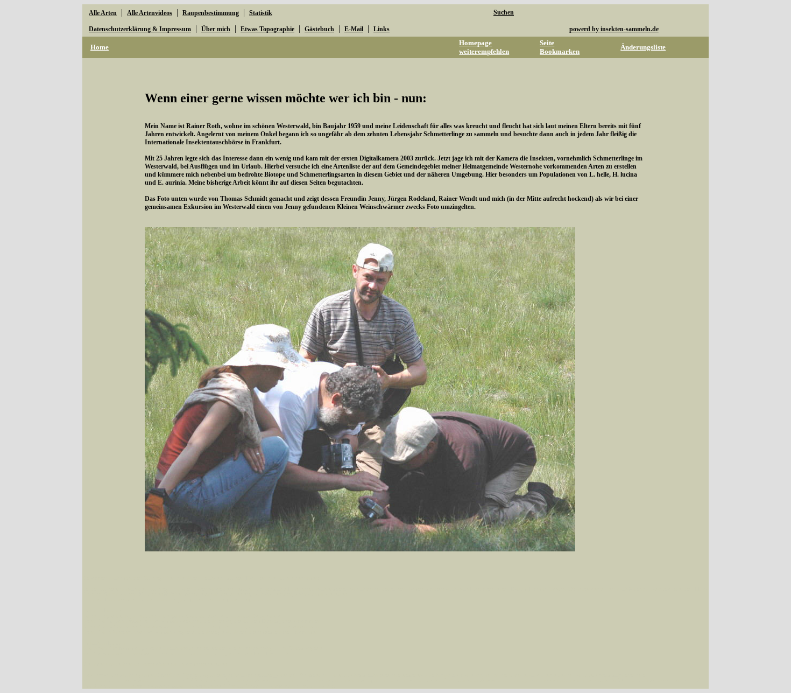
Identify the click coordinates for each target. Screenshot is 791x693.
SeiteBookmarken (560, 47)
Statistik (260, 13)
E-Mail (353, 29)
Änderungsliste (643, 47)
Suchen (503, 12)
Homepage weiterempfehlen (484, 47)
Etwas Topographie (267, 29)
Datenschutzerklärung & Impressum (140, 29)
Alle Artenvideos (149, 13)
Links (381, 29)
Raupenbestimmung (210, 13)
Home (99, 47)
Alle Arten (103, 13)
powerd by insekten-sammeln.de (614, 29)
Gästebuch (319, 29)
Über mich (215, 29)
